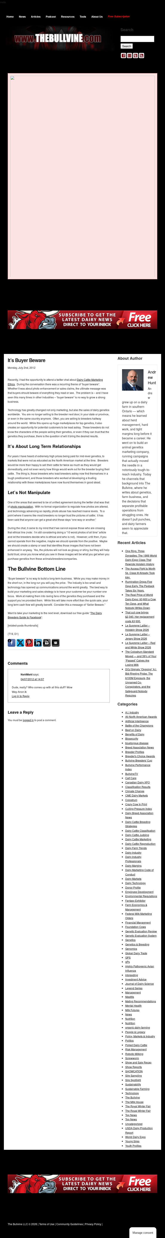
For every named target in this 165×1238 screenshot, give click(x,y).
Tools (83, 16)
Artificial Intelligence (137, 721)
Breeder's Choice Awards (140, 756)
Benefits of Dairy (134, 734)
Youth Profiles (133, 1145)
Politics (129, 1040)
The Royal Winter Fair (138, 1106)
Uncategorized (133, 1124)
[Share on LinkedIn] (38, 643)
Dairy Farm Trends (136, 848)
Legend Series (133, 988)
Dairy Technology (135, 883)
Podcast (51, 16)
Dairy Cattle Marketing (138, 839)
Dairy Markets (133, 878)
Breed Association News (139, 747)
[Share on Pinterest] (29, 643)
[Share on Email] (56, 643)
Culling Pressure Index (138, 808)
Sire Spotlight (133, 1080)
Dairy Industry (133, 852)
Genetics (130, 940)
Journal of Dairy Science (139, 983)
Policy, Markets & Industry (140, 1036)
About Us (97, 16)
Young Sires (132, 1141)
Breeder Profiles (134, 752)
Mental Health (133, 1005)
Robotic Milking (134, 1054)
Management (133, 992)
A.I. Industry (132, 712)
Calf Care (130, 778)
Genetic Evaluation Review (141, 931)
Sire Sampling (133, 1075)
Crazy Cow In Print (136, 804)
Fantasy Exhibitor (135, 900)
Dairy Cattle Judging (137, 835)
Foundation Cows (135, 926)
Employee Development (139, 892)
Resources (68, 16)
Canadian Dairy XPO (137, 782)
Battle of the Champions (139, 725)
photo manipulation (22, 506)
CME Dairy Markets (136, 795)
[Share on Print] (47, 643)
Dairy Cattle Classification (140, 830)
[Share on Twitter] (20, 643)
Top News (131, 1115)
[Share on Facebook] (11, 643)
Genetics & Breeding (137, 944)
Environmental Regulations (141, 896)
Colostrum (131, 800)
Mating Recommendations (140, 1001)
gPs (127, 961)
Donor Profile (133, 887)
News (22, 16)
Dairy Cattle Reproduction (140, 843)
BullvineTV (131, 773)
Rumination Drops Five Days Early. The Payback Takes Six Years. (139, 586)
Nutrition (130, 1018)
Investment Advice (136, 979)
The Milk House (134, 1102)
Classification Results (137, 787)
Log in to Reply (20, 696)
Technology (132, 1093)
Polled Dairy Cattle (136, 1045)
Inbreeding (131, 975)
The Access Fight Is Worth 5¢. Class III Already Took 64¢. (140, 573)
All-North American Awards (141, 716)
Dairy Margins (133, 865)
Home (10, 16)
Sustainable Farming (137, 1089)
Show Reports (133, 1067)
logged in (28, 720)
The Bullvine (132, 1097)
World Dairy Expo (135, 1137)
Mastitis (129, 996)
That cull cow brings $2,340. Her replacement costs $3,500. (139, 616)
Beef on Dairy (133, 730)
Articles (36, 16)
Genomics (131, 948)
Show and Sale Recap (138, 1062)
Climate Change (134, 791)
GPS (128, 957)
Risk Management (136, 1049)
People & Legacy (135, 1032)
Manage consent (143, 1232)
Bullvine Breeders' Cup (138, 760)
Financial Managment (138, 922)
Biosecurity (131, 738)
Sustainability (133, 1084)
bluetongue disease (136, 743)
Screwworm (132, 1058)
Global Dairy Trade (136, 953)
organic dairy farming (137, 1027)
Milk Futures (132, 1010)
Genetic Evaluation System (141, 935)
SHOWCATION (134, 1071)
